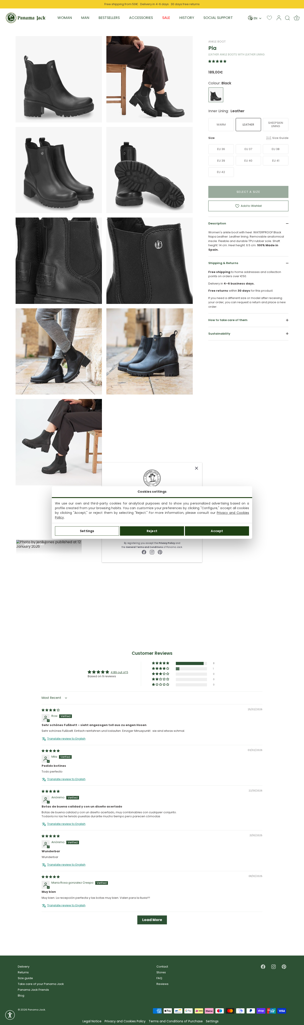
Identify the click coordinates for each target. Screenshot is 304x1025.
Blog (21, 995)
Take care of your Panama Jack (41, 984)
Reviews (162, 984)
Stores (161, 972)
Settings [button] (212, 1021)
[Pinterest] (160, 552)
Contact (162, 966)
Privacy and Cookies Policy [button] (125, 1021)
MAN (85, 17)
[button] (217, 61)
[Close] (196, 468)
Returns (23, 972)
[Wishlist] (269, 17)
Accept (217, 531)
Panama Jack (36, 1009)
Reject (152, 531)
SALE (166, 17)
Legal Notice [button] (92, 1021)
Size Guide (280, 138)
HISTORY (186, 17)
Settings (87, 531)
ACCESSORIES (141, 17)
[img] (51, 710)
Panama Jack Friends (33, 990)
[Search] (287, 18)
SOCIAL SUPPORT (218, 17)
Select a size (248, 191)
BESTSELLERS (109, 17)
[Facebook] (144, 552)
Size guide (25, 978)
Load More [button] (152, 919)
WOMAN (64, 17)
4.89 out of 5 (119, 672)
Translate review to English (66, 739)
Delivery (23, 966)
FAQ (159, 978)
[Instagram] (152, 552)
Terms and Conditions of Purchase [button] (176, 1021)
